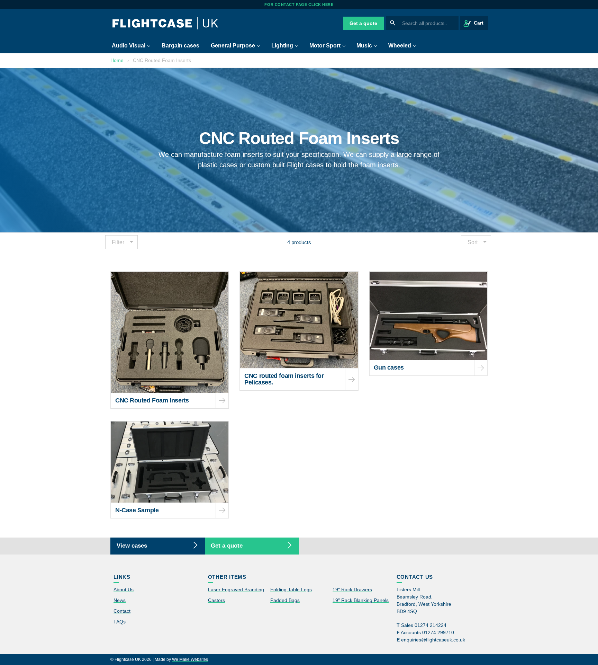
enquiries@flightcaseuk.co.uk (433, 639)
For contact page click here (298, 4)
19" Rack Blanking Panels (361, 600)
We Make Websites (190, 659)
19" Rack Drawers (352, 589)
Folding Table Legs (291, 589)
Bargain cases (180, 45)
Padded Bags (285, 600)
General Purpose (238, 45)
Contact (122, 611)
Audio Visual (133, 45)
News (120, 600)
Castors (216, 600)
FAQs (120, 621)
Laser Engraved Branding (236, 589)
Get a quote (363, 23)
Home (117, 60)
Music (369, 45)
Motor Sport (329, 45)
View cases (132, 545)
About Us (124, 589)
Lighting (287, 45)
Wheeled (404, 45)
